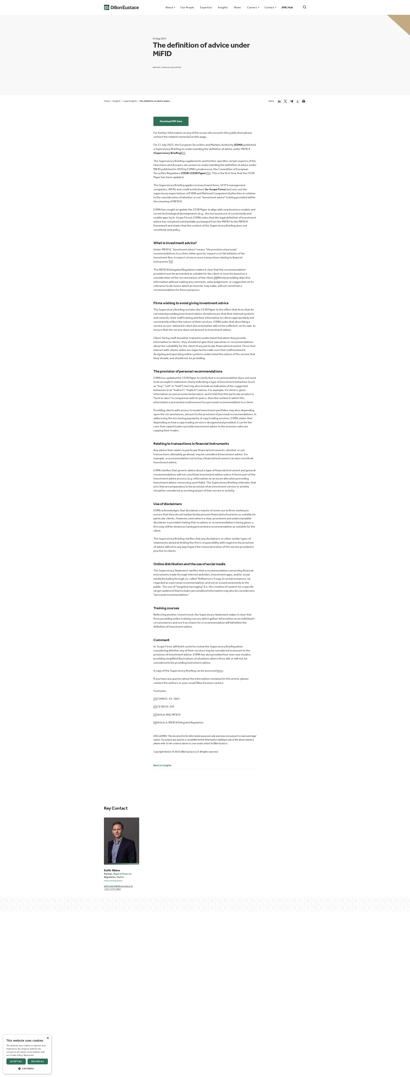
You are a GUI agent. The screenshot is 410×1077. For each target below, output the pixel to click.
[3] (171, 261)
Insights (223, 7)
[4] (215, 277)
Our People (187, 7)
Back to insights (162, 765)
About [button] (169, 7)
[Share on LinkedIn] (279, 101)
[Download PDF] (297, 101)
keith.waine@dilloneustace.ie (118, 886)
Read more (29, 1055)
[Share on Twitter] (285, 101)
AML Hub (287, 7)
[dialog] (27, 1054)
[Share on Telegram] (291, 101)
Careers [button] (252, 7)
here (220, 670)
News (237, 7)
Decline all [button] (37, 1061)
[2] (208, 173)
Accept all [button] (16, 1061)
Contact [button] (269, 7)
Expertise (206, 7)
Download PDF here (171, 121)
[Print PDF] (303, 101)
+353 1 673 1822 (112, 889)
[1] (183, 153)
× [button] (47, 1038)
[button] (27, 1069)
